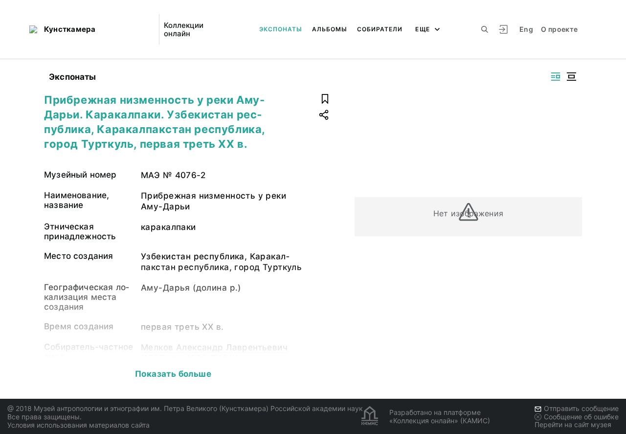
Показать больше (173, 374)
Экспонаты (280, 29)
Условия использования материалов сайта (78, 425)
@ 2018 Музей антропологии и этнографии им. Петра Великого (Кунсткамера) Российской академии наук (185, 408)
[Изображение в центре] (571, 77)
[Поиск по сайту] (484, 29)
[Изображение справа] (555, 77)
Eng (526, 29)
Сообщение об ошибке (581, 416)
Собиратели (379, 29)
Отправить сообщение (581, 408)
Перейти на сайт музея (573, 424)
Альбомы (329, 29)
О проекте (559, 29)
